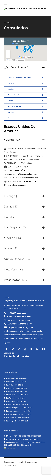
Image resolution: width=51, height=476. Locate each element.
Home (7, 23)
